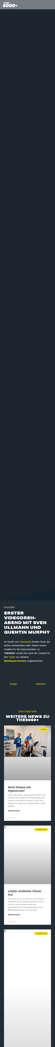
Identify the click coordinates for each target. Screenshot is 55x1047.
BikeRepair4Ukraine (15, 661)
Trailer (12, 657)
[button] (52, 5)
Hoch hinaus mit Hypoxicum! (19, 789)
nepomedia (25, 641)
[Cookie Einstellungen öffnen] (5, 1043)
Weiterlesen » (14, 811)
